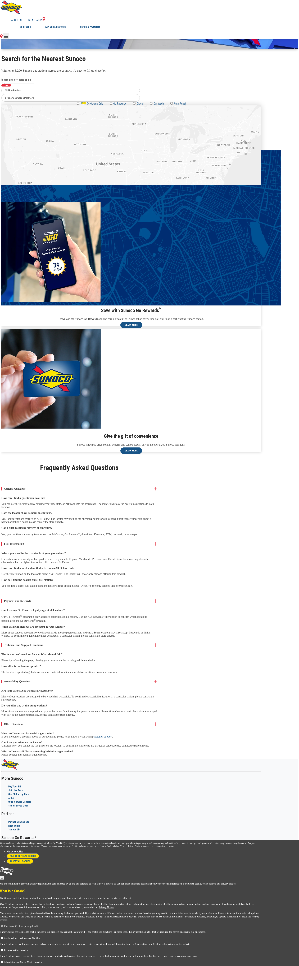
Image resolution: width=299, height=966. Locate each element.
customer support (102, 736)
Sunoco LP (14, 829)
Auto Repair (180, 103)
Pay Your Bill (14, 786)
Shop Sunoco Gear (18, 805)
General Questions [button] (14, 488)
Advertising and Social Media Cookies (23, 962)
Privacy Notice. (228, 883)
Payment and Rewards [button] (17, 601)
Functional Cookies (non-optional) (21, 926)
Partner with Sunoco (18, 822)
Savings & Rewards (55, 27)
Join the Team (15, 790)
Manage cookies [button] (15, 851)
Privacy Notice (134, 846)
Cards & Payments (90, 27)
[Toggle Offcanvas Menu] (6, 36)
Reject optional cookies (23, 856)
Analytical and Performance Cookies (22, 938)
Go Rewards (119, 103)
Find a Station (35, 20)
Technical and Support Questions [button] (23, 645)
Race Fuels (14, 825)
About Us (16, 20)
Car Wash (159, 103)
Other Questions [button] (13, 724)
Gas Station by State (18, 794)
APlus (11, 798)
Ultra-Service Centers (19, 801)
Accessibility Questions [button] (17, 681)
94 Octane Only (94, 103)
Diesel (140, 103)
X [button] (2, 878)
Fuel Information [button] (14, 543)
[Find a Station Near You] (1, 37)
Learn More (131, 325)
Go (6, 85)
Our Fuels (25, 27)
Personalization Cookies (16, 950)
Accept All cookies (20, 861)
